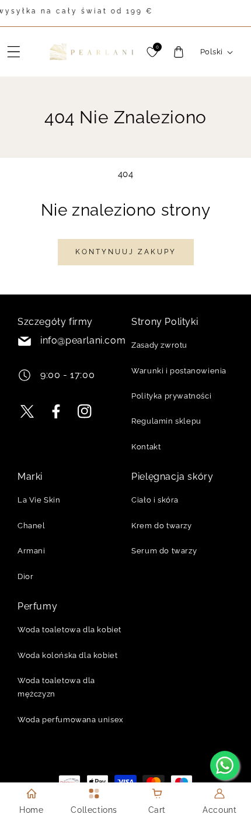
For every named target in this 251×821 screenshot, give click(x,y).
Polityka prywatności (171, 396)
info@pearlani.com (83, 340)
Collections (94, 810)
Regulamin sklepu (166, 421)
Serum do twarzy (164, 550)
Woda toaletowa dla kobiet (69, 629)
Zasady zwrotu (159, 345)
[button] (14, 52)
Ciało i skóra (155, 500)
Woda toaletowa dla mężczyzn (56, 687)
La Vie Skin (39, 500)
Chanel (32, 525)
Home (31, 810)
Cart (157, 810)
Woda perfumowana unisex (71, 719)
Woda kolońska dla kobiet (67, 655)
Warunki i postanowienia (178, 370)
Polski (211, 51)
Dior (25, 576)
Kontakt (146, 446)
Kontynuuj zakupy (125, 252)
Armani (32, 550)
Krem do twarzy (161, 525)
